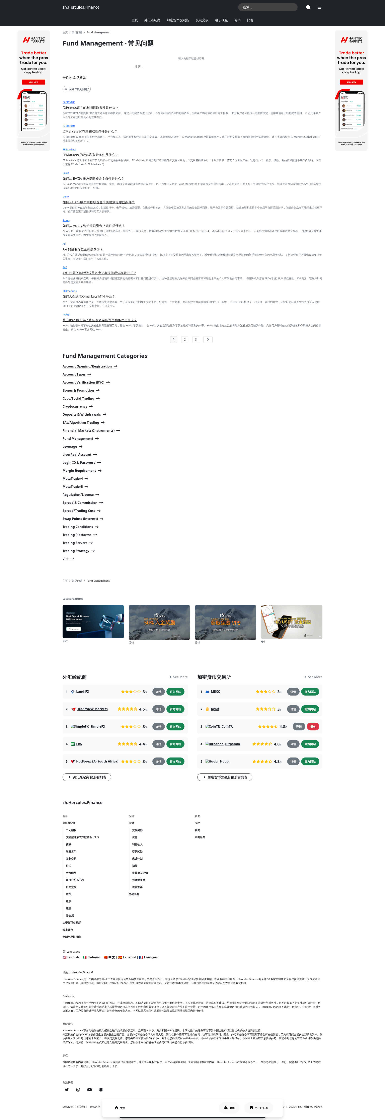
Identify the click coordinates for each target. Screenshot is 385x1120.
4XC (65, 267)
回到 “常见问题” (79, 89)
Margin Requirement (79, 470)
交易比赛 (134, 894)
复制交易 (202, 20)
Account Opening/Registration (87, 366)
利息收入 (137, 844)
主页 (135, 20)
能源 (68, 908)
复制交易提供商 (72, 937)
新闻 (197, 830)
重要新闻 (200, 837)
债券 (68, 844)
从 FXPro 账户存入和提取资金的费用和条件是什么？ (100, 320)
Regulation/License (78, 494)
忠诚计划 (137, 858)
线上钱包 (68, 930)
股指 (68, 894)
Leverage (70, 446)
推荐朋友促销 (140, 873)
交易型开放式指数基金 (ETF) (82, 837)
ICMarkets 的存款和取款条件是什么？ (90, 131)
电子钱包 (221, 20)
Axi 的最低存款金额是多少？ (83, 249)
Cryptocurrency (75, 406)
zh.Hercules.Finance (81, 7)
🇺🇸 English (71, 957)
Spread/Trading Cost (79, 510)
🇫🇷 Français (148, 957)
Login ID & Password (79, 462)
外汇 (68, 865)
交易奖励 (137, 830)
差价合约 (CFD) (75, 880)
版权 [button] (65, 1055)
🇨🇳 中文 (109, 957)
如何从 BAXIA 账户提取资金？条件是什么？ (93, 178)
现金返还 (137, 887)
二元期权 (71, 830)
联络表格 (95, 1107)
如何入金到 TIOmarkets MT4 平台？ (89, 296)
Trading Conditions (78, 527)
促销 (237, 20)
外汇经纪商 (152, 20)
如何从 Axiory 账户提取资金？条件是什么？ (94, 225)
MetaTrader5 (73, 486)
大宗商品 (71, 873)
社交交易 (71, 887)
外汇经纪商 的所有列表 (89, 777)
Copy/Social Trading (78, 398)
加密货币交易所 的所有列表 (227, 777)
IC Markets (69, 126)
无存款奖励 (138, 880)
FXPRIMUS (69, 102)
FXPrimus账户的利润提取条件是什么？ (91, 107)
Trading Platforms (77, 535)
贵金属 (70, 915)
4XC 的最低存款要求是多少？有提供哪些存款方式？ (99, 273)
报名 (313, 726)
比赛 (250, 20)
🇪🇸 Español (127, 957)
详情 (158, 692)
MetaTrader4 (73, 478)
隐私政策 (68, 1107)
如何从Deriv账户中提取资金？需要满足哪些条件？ (99, 202)
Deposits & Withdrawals (82, 414)
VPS (65, 559)
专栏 (197, 823)
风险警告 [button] (68, 1024)
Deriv (66, 196)
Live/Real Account (77, 454)
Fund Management (78, 438)
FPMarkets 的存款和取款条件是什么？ (90, 155)
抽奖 (134, 865)
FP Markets (69, 149)
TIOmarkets (70, 291)
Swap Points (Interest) (80, 518)
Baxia (66, 173)
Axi (64, 243)
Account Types (74, 374)
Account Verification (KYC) (83, 382)
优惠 (134, 837)
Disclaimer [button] (69, 996)
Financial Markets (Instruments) (88, 430)
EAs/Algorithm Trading (81, 422)
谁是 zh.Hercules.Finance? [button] (78, 972)
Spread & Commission (80, 502)
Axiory (66, 220)
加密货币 (71, 851)
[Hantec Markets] (33, 90)
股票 (68, 901)
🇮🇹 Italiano (91, 957)
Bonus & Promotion (78, 390)
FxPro (66, 314)
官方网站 (175, 692)
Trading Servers (75, 543)
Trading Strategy (76, 551)
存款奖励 (137, 851)
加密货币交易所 (178, 20)
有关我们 (81, 1107)
